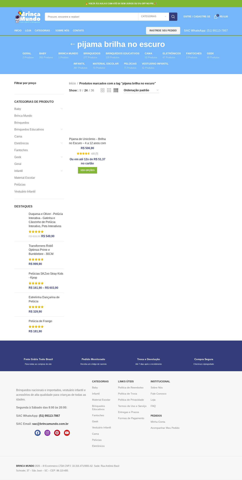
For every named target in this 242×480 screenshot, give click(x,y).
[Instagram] (47, 433)
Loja (153, 399)
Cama (18, 136)
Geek (17, 157)
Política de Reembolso (130, 387)
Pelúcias (19, 184)
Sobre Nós (157, 387)
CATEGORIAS (100, 381)
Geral (17, 163)
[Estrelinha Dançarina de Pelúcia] (20, 304)
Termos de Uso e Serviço (132, 406)
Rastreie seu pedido (163, 30)
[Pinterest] (57, 433)
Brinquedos (21, 122)
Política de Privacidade (131, 399)
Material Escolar (24, 177)
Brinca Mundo (23, 115)
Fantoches (21, 150)
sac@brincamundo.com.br (50, 423)
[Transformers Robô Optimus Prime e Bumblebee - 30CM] (20, 255)
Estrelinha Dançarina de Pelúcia (44, 299)
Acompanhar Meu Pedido (165, 427)
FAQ (153, 406)
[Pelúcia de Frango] (20, 326)
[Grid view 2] (103, 90)
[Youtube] (67, 433)
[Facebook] (38, 433)
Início (72, 83)
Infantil (18, 170)
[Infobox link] (38, 356)
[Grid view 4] (116, 90)
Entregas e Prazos (128, 412)
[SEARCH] (173, 17)
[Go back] (72, 44)
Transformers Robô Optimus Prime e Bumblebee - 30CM (41, 249)
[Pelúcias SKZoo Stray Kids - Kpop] (20, 281)
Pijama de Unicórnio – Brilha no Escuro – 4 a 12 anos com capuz (87, 143)
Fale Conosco (158, 393)
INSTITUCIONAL (160, 381)
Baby (17, 108)
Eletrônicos (21, 143)
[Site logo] (27, 16)
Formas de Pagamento (131, 418)
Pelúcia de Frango (40, 321)
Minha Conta (158, 421)
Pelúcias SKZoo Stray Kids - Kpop (46, 275)
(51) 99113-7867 (217, 30)
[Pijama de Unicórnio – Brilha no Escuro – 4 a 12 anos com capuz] (87, 117)
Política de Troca (127, 393)
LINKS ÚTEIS (126, 381)
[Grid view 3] (109, 90)
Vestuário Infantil (24, 191)
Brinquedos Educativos (29, 129)
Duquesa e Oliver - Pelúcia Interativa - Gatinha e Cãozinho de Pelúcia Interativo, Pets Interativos (46, 219)
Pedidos (156, 415)
